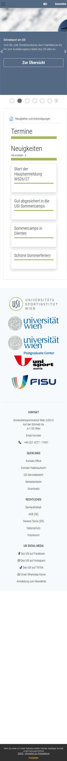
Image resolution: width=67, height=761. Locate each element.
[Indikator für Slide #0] (12, 101)
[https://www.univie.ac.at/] (33, 318)
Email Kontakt (33, 435)
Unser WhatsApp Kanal (33, 574)
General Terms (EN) (33, 521)
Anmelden (60, 4)
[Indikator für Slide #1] (19, 101)
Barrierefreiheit (33, 507)
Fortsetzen (33, 757)
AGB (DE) (34, 514)
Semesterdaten (33, 481)
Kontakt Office (33, 461)
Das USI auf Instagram (32, 560)
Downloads (34, 488)
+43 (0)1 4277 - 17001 (36, 442)
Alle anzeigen (17, 155)
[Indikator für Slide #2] (27, 101)
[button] (46, 4)
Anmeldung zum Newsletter (31, 581)
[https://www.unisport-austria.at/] (33, 357)
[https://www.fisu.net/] (33, 376)
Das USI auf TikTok (32, 567)
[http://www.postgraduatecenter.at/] (33, 337)
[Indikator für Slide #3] (35, 101)
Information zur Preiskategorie (37, 753)
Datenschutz (33, 528)
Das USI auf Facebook (32, 553)
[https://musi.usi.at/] (33, 298)
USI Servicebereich (33, 475)
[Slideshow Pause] (56, 101)
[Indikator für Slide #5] (50, 101)
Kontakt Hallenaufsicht (33, 468)
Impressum (33, 535)
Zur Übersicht (33, 62)
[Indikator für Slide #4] (42, 101)
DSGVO (21, 753)
